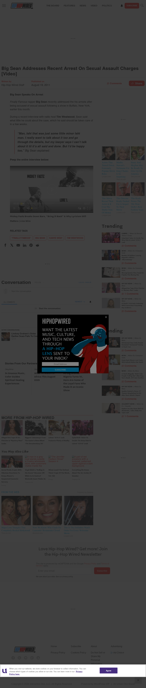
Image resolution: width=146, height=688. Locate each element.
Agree (108, 670)
